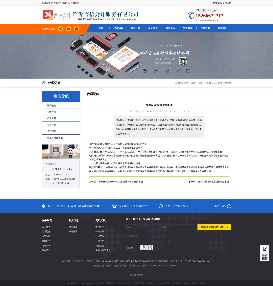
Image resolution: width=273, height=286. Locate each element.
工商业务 (46, 226)
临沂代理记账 (73, 283)
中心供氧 (98, 283)
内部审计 (46, 245)
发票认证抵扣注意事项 (220, 83)
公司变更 (99, 236)
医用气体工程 (124, 283)
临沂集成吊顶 (162, 283)
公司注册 (226, 2)
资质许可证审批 (103, 250)
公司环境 (73, 231)
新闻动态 (99, 226)
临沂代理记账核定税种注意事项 (213, 181)
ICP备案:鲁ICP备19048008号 (128, 261)
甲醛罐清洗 (110, 283)
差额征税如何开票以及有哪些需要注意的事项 (121, 181)
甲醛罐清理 (138, 283)
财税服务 (46, 241)
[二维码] (264, 257)
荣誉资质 (73, 226)
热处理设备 (87, 283)
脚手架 (187, 283)
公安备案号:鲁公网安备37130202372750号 (190, 261)
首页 (193, 83)
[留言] (264, 249)
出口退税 (46, 236)
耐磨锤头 (150, 283)
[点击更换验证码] (146, 247)
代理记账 (217, 2)
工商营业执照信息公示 (155, 261)
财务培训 (46, 250)
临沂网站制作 (136, 275)
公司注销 (99, 241)
